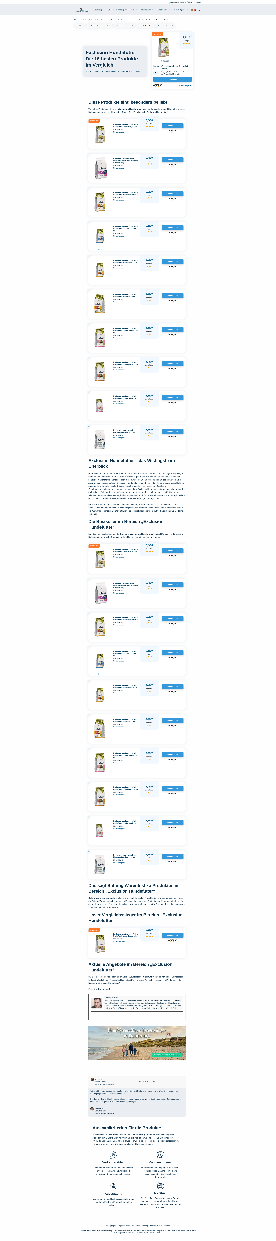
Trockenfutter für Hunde (119, 20)
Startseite (77, 20)
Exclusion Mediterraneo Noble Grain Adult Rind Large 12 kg (125, 261)
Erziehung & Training (115, 10)
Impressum (125, 1226)
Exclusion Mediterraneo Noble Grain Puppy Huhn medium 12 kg (125, 330)
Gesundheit (129, 10)
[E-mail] (92, 1015)
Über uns (152, 1226)
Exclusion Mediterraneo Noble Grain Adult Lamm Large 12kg (170, 67)
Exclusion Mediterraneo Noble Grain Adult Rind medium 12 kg (126, 193)
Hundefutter (105, 20)
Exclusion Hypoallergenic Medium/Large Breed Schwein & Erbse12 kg (125, 160)
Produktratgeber (179, 10)
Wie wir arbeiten (163, 1226)
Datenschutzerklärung (139, 1226)
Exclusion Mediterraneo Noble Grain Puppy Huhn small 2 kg (125, 397)
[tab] (98, 249)
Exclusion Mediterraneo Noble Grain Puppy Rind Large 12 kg (125, 363)
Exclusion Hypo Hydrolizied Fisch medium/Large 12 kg (124, 431)
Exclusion (165, 61)
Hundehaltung (145, 10)
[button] (199, 9)
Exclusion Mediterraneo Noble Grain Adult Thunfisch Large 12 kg (126, 228)
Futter (97, 20)
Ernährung (98, 10)
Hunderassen (162, 10)
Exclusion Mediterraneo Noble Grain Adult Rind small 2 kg (125, 295)
